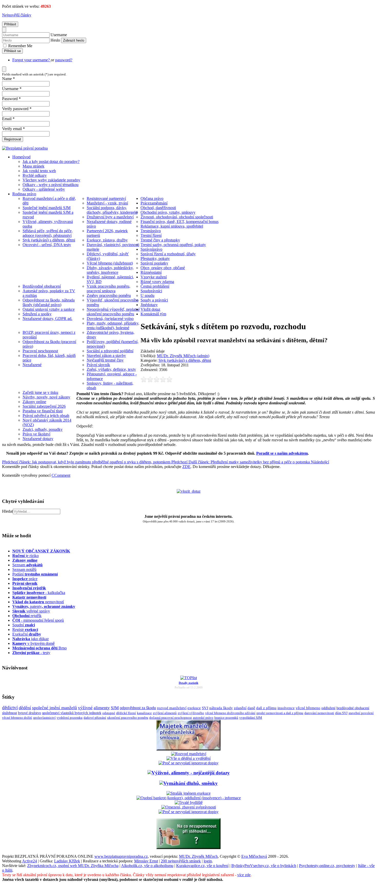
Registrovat (12, 139)
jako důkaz (30, 639)
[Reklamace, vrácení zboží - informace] (188, 763)
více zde (244, 875)
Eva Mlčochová (254, 856)
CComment (61, 475)
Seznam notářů (24, 569)
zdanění (240, 708)
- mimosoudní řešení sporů (38, 620)
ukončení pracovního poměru (127, 717)
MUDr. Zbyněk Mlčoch (198, 856)
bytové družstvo (29, 713)
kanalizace (144, 713)
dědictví (10, 707)
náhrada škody (221, 708)
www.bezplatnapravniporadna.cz (121, 856)
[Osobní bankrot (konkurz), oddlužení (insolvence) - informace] (188, 798)
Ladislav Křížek (67, 861)
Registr (25, 629)
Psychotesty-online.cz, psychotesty (327, 865)
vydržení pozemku (70, 717)
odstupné (108, 713)
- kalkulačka (38, 592)
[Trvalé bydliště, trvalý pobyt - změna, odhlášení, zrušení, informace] (189, 802)
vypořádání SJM (250, 717)
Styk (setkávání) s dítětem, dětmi (184, 360)
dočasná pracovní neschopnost (170, 717)
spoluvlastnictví (44, 717)
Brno (39, 648)
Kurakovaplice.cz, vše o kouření (202, 865)
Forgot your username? (31, 60)
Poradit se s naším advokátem (282, 453)
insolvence (286, 708)
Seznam (27, 565)
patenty (43, 606)
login (208, 861)
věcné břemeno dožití (17, 717)
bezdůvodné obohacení (352, 708)
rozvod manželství (171, 708)
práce (24, 579)
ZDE (186, 466)
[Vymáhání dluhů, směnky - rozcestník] (188, 783)
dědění (25, 707)
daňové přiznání (95, 717)
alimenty (102, 707)
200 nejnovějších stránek (181, 861)
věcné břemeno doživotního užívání (230, 713)
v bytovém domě (33, 643)
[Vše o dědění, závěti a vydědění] (188, 758)
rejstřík (29, 588)
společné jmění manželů (54, 707)
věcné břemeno (308, 708)
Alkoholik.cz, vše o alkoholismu (147, 865)
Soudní (23, 625)
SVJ (205, 708)
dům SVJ (341, 713)
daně (251, 708)
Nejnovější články (16, 15)
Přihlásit (10, 24)
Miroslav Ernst (146, 861)
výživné (85, 707)
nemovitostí (38, 602)
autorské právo (203, 717)
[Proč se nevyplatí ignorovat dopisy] (188, 812)
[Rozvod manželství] (188, 754)
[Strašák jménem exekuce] (188, 793)
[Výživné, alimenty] (188, 772)
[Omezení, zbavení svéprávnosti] (188, 807)
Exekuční (26, 634)
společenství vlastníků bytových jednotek (71, 713)
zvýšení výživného (191, 713)
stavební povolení (361, 713)
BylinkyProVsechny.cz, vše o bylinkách (263, 865)
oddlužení (328, 708)
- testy (31, 652)
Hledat (7, 511)
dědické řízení (126, 713)
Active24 (29, 861)
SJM (115, 707)
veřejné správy (31, 611)
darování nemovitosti (319, 713)
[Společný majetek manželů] (188, 749)
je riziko (25, 555)
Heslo (55, 40)
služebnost (9, 713)
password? (63, 60)
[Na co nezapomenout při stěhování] (188, 847)
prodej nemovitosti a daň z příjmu (279, 713)
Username (59, 35)
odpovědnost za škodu (138, 708)
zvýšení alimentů (165, 713)
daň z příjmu (266, 708)
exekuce (194, 708)
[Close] (4, 29)
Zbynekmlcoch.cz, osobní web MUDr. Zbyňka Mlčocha (72, 865)
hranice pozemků (226, 717)
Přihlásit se (12, 51)
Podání (35, 574)
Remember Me (19, 46)
